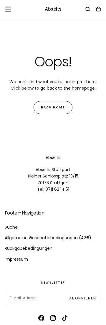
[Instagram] (53, 317)
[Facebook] (41, 317)
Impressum (16, 259)
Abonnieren (82, 298)
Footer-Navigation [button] (24, 213)
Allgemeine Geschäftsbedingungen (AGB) (48, 238)
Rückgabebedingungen (28, 248)
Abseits (53, 157)
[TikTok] (64, 317)
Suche (11, 227)
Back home (53, 107)
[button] (8, 9)
